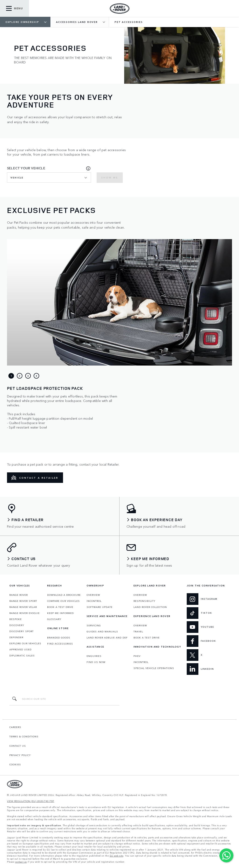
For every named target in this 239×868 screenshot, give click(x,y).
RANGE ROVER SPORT (23, 601)
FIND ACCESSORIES (60, 643)
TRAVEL (138, 631)
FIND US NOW (96, 662)
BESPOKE (15, 619)
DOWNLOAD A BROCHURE (64, 594)
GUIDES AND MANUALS (102, 631)
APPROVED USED (20, 649)
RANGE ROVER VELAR (23, 607)
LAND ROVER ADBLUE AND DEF (107, 637)
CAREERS (15, 727)
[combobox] (49, 177)
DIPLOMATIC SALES (22, 655)
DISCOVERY (16, 625)
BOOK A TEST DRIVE (60, 607)
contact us (21, 861)
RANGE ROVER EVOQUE (24, 613)
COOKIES (15, 764)
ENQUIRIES (94, 656)
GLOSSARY (54, 619)
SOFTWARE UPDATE (99, 607)
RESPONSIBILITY (144, 601)
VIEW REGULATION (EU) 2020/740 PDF (30, 801)
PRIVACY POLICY (20, 755)
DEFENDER (16, 637)
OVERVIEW (93, 594)
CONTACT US (17, 745)
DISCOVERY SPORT (21, 631)
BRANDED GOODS (58, 637)
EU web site (116, 855)
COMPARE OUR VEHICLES (63, 601)
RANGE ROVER (18, 594)
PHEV (137, 656)
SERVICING (94, 625)
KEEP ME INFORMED (60, 613)
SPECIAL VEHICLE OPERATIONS (154, 668)
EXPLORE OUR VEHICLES (25, 643)
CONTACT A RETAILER (38, 477)
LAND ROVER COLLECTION (150, 607)
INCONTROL (94, 601)
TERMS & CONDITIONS (24, 736)
